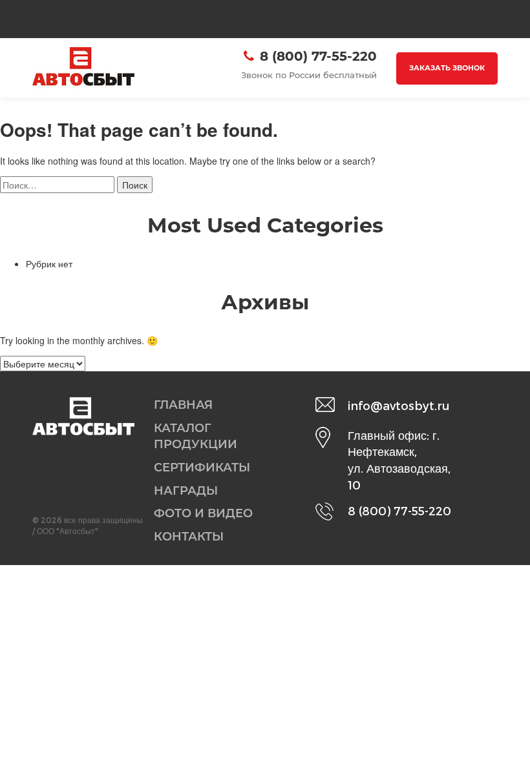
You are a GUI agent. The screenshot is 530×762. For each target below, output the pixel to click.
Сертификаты (202, 467)
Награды (186, 491)
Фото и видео (203, 513)
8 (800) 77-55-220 (318, 56)
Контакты (189, 537)
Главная (183, 405)
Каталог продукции (195, 436)
